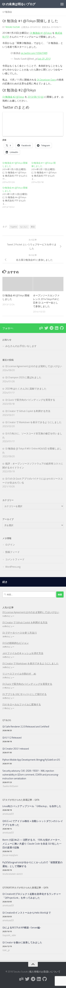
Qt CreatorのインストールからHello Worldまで (26, 912)
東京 (33, 226)
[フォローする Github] (62, 328)
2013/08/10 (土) (36, 97)
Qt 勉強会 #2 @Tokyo (13, 97)
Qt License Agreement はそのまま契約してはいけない (33, 366)
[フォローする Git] (41, 328)
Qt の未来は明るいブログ (19, 4)
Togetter (13, 226)
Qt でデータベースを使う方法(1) (19, 633)
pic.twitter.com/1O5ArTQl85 (34, 53)
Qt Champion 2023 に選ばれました (23, 377)
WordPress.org (12, 567)
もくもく (24, 226)
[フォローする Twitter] (46, 328)
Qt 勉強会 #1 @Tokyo (41, 33)
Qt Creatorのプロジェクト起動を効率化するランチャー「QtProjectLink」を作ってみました (31, 896)
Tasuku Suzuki (12, 27)
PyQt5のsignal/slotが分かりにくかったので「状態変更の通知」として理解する (32, 864)
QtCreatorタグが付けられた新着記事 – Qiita (25, 887)
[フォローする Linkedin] (56, 328)
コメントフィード (15, 559)
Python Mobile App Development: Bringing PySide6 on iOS (31, 760)
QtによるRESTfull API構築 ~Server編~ (21, 927)
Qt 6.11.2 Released (11, 737)
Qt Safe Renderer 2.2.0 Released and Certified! (25, 726)
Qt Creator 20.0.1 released (15, 748)
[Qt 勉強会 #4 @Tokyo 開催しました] (16, 197)
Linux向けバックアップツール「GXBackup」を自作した (31, 806)
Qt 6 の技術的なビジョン (15, 643)
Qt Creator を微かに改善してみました (22, 942)
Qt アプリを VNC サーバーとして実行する (24, 694)
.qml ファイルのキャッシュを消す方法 (22, 653)
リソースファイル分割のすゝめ (19, 674)
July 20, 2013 (44, 59)
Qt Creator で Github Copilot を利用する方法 (27, 411)
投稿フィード (12, 552)
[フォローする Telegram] (51, 328)
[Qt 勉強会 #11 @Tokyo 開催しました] (45, 172)
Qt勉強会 (7, 11)
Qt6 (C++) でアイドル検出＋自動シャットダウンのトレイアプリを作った (32, 823)
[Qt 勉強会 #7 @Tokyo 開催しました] (16, 172)
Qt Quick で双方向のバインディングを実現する (30, 400)
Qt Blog (6, 720)
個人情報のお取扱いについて (44, 971)
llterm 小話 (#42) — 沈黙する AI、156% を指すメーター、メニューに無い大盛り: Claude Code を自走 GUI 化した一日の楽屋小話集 (32, 843)
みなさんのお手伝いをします (21, 346)
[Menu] (62, 4)
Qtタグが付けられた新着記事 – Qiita (20, 799)
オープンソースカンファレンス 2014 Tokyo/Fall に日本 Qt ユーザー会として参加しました (46, 301)
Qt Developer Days (46, 80)
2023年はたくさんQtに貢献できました (25, 388)
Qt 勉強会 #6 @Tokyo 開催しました (15, 297)
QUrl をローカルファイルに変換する (21, 704)
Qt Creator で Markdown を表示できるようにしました (33, 422)
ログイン (10, 544)
